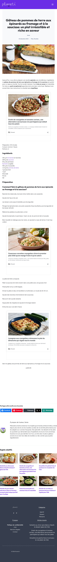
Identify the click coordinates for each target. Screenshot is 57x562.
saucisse (11, 160)
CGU (15, 527)
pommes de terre (13, 168)
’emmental (10, 158)
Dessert (42, 514)
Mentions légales (15, 529)
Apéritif (42, 512)
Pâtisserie (42, 516)
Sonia (28, 35)
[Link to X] (13, 513)
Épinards (5, 164)
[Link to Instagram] (16, 513)
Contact (15, 532)
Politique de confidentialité (15, 525)
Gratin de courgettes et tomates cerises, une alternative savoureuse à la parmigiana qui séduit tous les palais (42, 532)
